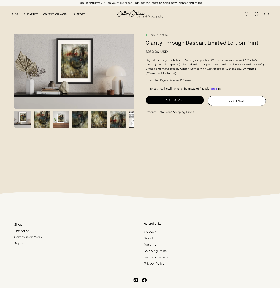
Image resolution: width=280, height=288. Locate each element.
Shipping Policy (155, 251)
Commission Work (28, 237)
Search (149, 238)
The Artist (21, 231)
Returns (150, 244)
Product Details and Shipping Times (170, 112)
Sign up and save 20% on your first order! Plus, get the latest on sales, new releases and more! (140, 3)
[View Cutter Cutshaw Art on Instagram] (135, 280)
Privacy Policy (154, 263)
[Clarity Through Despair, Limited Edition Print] (22, 119)
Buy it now (237, 100)
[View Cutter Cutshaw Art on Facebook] (144, 280)
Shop (18, 224)
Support (20, 243)
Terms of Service (156, 257)
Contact (150, 232)
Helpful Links (152, 223)
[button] (15, 14)
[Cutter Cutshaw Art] (140, 14)
